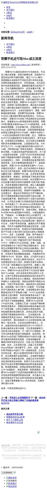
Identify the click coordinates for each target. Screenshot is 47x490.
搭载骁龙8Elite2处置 (15, 417)
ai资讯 (9, 13)
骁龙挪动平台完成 (14, 422)
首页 (8, 7)
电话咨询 (12, 486)
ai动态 (9, 15)
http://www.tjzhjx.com (20, 65)
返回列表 (5, 403)
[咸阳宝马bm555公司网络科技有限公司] (19, 2)
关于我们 (10, 10)
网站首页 (12, 478)
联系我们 (10, 18)
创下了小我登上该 (14, 420)
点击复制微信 (7, 473)
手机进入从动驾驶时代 (19, 398)
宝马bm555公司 (18, 32)
